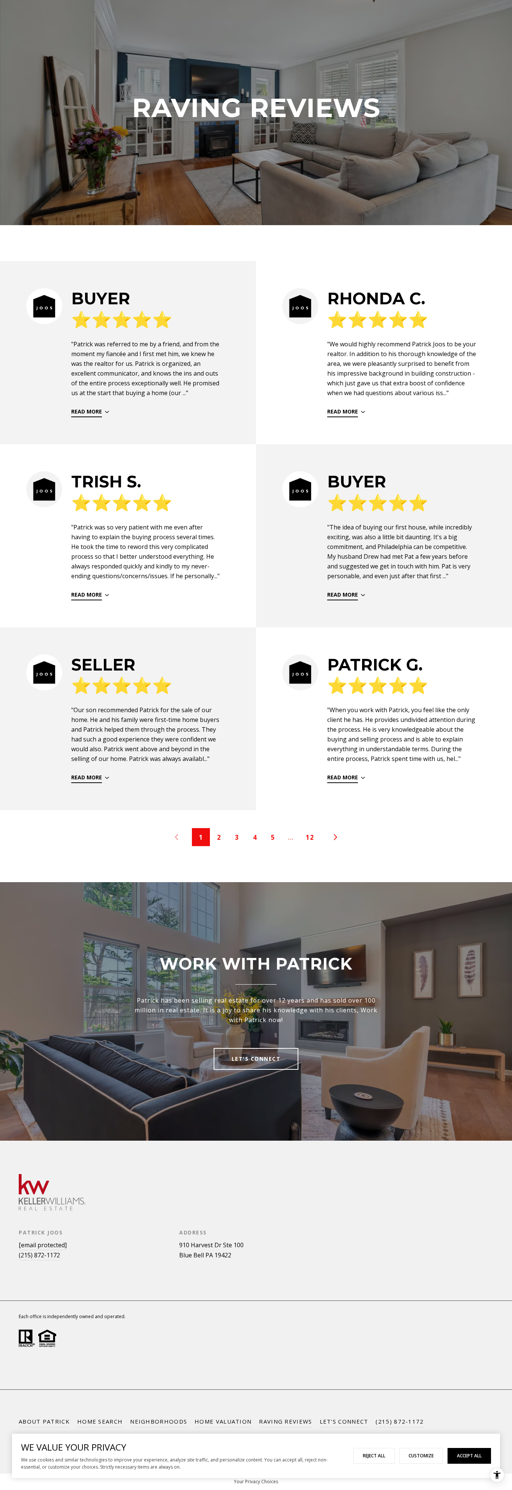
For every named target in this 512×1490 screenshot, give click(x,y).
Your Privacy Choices (256, 1481)
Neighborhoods (158, 1421)
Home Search (100, 1421)
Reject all (374, 1455)
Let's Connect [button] (256, 1058)
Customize (421, 1455)
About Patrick (44, 1421)
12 (310, 837)
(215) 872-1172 (39, 1255)
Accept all (469, 1455)
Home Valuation (223, 1421)
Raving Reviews (285, 1421)
